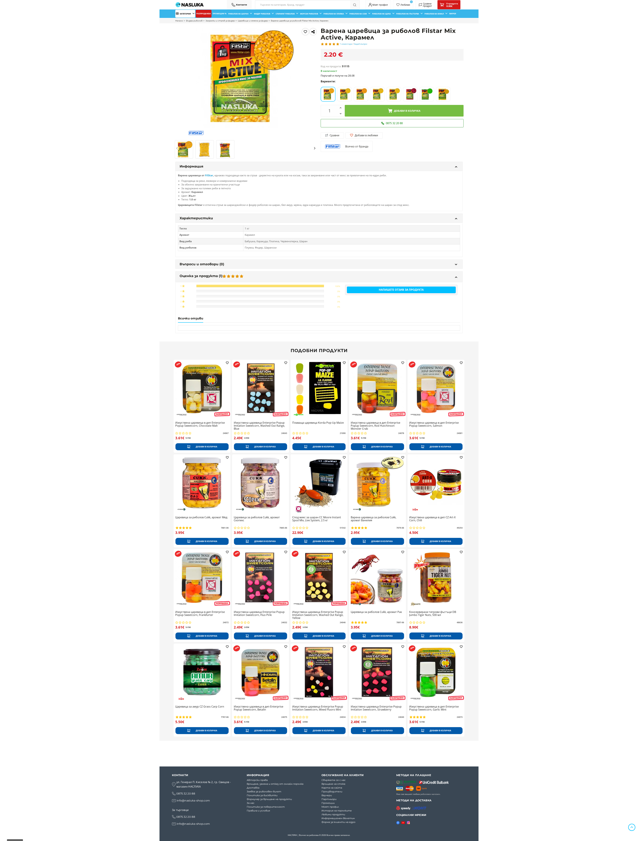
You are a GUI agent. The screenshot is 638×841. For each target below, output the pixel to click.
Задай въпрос (360, 43)
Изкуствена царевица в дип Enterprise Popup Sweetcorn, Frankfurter (200, 613)
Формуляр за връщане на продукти (269, 799)
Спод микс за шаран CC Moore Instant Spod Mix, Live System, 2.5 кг (316, 519)
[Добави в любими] (305, 31)
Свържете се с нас (333, 780)
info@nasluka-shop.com (193, 800)
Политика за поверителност (266, 806)
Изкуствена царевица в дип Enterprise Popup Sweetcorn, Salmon (434, 424)
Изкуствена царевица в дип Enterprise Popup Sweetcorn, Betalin (258, 708)
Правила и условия (258, 810)
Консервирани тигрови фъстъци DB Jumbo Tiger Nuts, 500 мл (432, 613)
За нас (250, 802)
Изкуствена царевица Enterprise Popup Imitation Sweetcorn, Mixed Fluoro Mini (317, 708)
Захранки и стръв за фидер (220, 20)
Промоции (328, 802)
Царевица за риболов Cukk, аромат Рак (376, 612)
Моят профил (330, 806)
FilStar (209, 175)
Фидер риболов (194, 20)
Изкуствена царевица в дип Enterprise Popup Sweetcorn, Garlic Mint (434, 708)
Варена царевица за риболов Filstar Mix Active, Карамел (299, 20)
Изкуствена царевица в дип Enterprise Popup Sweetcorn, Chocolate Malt (200, 424)
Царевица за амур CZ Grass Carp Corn (199, 706)
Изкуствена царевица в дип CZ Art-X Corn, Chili (432, 519)
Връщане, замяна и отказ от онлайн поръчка (275, 783)
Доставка (253, 787)
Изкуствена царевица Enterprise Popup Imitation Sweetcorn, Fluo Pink (259, 613)
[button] (177, 148)
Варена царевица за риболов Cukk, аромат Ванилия (373, 519)
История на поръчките (336, 810)
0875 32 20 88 (185, 793)
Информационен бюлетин (338, 818)
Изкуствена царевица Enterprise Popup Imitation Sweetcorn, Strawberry (376, 708)
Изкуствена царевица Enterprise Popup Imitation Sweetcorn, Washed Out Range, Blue (259, 425)
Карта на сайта (331, 787)
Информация (191, 166)
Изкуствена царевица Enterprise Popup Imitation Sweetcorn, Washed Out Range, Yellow (317, 615)
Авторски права (257, 780)
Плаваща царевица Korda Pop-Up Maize (318, 422)
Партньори (328, 799)
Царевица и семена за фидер (253, 20)
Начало (179, 20)
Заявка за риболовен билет (264, 791)
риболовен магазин (430, 794)
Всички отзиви (190, 318)
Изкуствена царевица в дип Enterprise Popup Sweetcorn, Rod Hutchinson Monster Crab (375, 425)
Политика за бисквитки (262, 795)
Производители (331, 791)
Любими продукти (333, 814)
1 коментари (346, 43)
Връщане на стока (333, 783)
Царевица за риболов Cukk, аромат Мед (201, 517)
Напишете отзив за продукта (401, 290)
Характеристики (196, 218)
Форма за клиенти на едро (338, 822)
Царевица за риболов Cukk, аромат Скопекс (257, 519)
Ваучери (326, 795)
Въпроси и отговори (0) (202, 264)
